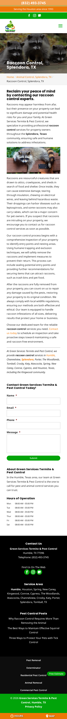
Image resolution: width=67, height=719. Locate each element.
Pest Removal (33, 660)
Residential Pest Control (33, 675)
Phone (12, 420)
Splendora (26, 602)
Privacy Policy (33, 706)
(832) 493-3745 (33, 2)
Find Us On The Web (33, 567)
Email (11, 407)
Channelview (28, 598)
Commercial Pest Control (33, 690)
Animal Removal (33, 682)
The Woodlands (50, 593)
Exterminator (33, 667)
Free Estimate (56, 673)
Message (13, 432)
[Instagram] (34, 16)
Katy (48, 598)
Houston (27, 589)
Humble (50, 355)
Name (12, 395)
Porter (55, 598)
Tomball (38, 602)
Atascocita (13, 598)
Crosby (41, 598)
